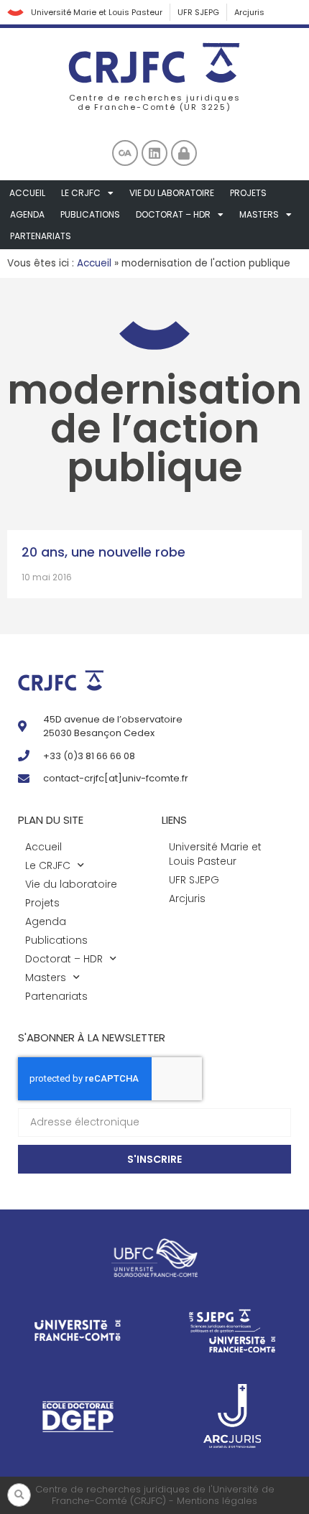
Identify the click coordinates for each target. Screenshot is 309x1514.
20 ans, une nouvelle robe (103, 552)
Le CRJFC (81, 193)
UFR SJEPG (198, 12)
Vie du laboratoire (171, 193)
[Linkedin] (154, 153)
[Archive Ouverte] (125, 153)
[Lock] (184, 153)
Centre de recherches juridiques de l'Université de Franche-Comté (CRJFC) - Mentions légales (155, 1495)
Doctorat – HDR (173, 214)
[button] (19, 1495)
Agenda (27, 214)
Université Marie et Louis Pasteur (96, 12)
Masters (259, 214)
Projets (248, 193)
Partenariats (40, 236)
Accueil (27, 193)
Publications (90, 214)
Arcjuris (249, 12)
